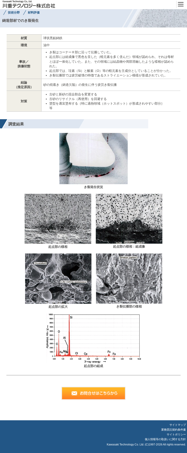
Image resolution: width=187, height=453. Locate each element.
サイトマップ (177, 424)
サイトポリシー (176, 434)
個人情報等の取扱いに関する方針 (165, 439)
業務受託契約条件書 (173, 429)
